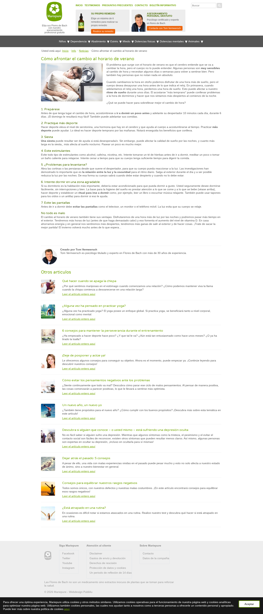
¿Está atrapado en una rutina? (84, 508)
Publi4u (87, 591)
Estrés (114, 41)
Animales (194, 41)
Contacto (141, 5)
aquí (67, 609)
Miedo (127, 41)
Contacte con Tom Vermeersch (165, 28)
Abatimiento (98, 41)
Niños (63, 41)
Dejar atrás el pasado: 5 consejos (86, 458)
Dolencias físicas (145, 41)
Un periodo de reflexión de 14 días (111, 572)
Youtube (67, 563)
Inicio (79, 5)
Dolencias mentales (172, 41)
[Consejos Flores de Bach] (47, 555)
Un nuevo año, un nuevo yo (82, 405)
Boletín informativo (163, 5)
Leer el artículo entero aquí (78, 294)
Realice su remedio (103, 31)
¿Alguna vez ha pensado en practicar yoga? (94, 306)
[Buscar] (219, 5)
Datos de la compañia (156, 558)
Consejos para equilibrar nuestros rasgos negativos (99, 483)
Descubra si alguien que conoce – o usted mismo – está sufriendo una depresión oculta (125, 430)
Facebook (68, 553)
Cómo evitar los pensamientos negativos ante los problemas (106, 380)
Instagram (68, 567)
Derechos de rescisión (103, 563)
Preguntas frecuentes (117, 5)
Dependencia (78, 41)
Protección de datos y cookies (108, 567)
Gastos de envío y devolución (108, 558)
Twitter (66, 558)
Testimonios (92, 5)
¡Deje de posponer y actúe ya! (83, 355)
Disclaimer (96, 553)
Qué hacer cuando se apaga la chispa (89, 281)
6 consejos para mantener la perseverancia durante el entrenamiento (112, 331)
